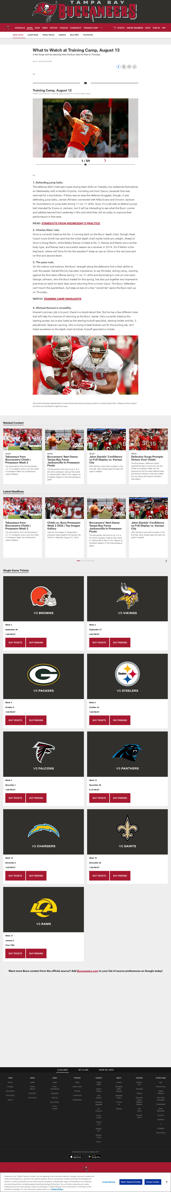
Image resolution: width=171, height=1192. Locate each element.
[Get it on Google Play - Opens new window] (94, 1158)
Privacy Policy (57, 1189)
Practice (77, 1091)
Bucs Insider (54, 1102)
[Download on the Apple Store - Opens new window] (76, 1157)
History (10, 1100)
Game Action (77, 1086)
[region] (85, 1182)
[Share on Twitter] (124, 68)
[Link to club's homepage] (7, 27)
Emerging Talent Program (118, 1089)
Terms (98, 1142)
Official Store (160, 1086)
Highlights (54, 1093)
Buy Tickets (15, 642)
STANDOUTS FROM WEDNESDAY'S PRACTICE (71, 223)
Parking (139, 1093)
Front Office (10, 1095)
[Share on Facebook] (118, 68)
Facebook (160, 1119)
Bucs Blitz (32, 1093)
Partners (119, 1109)
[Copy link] (134, 67)
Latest (32, 1082)
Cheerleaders (77, 1100)
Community (32, 1098)
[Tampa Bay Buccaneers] (85, 1169)
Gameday (139, 1089)
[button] (78, 561)
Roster (10, 1082)
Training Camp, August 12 (52, 90)
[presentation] (167, 561)
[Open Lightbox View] (85, 133)
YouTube (161, 1115)
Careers (119, 1082)
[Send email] (129, 68)
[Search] (115, 27)
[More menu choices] (101, 28)
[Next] (105, 160)
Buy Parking (36, 642)
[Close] (167, 1182)
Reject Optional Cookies (131, 1182)
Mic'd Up (55, 1098)
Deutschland (160, 1133)
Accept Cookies (152, 1182)
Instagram (160, 1128)
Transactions (10, 1091)
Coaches (10, 1086)
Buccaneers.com (87, 970)
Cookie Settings (108, 1182)
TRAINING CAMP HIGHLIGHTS (62, 298)
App (160, 1082)
